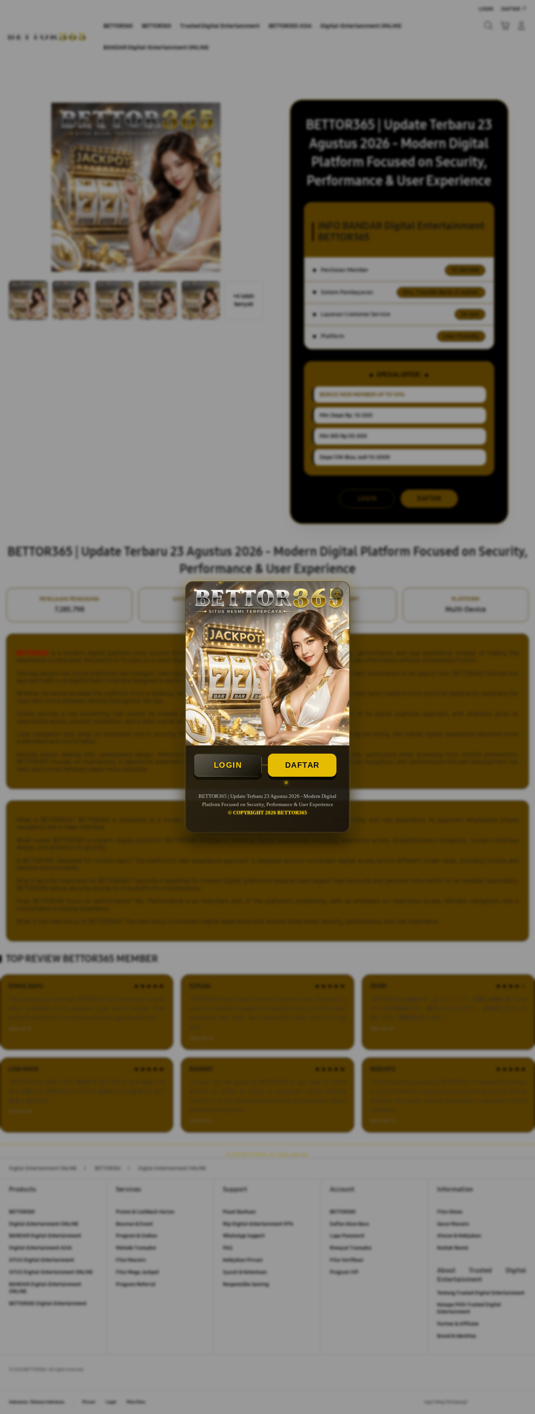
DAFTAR (302, 765)
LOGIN (228, 765)
